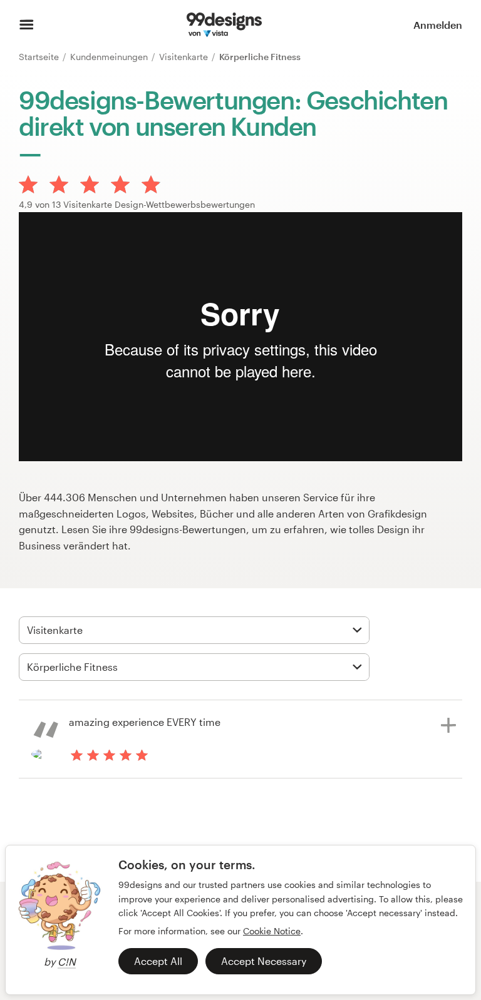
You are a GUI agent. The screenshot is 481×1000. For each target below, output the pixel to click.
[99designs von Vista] (223, 25)
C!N (67, 961)
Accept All (158, 961)
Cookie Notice (272, 931)
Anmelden (437, 25)
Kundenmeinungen (110, 56)
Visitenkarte (184, 56)
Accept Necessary (263, 961)
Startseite (40, 56)
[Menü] (26, 25)
